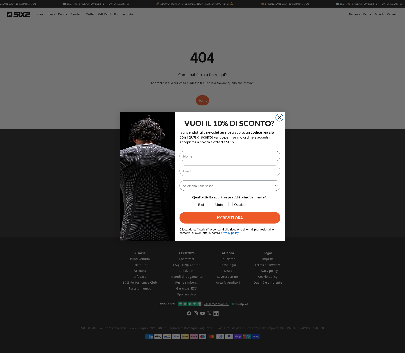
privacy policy (230, 232)
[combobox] (228, 186)
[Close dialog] (279, 117)
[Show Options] (276, 186)
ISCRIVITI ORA (230, 218)
